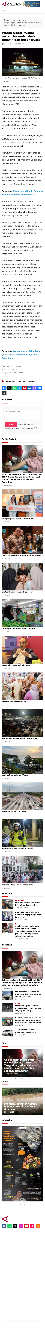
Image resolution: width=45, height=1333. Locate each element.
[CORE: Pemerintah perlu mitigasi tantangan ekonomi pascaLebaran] (22, 613)
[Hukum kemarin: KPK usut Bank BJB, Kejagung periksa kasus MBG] (7, 916)
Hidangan (28, 1243)
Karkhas (5, 1270)
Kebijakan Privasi (32, 1291)
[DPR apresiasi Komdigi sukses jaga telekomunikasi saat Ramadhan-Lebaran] (22, 540)
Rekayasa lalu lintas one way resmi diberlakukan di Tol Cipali (19, 810)
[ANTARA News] (12, 4)
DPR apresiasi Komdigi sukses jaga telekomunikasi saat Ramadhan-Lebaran (21, 554)
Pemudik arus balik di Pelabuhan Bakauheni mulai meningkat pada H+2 (20, 737)
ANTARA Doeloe (9, 1287)
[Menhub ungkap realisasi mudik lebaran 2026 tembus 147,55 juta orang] (7, 1007)
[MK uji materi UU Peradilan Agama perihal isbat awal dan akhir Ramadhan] (7, 995)
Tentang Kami (30, 1299)
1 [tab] (15, 1078)
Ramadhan (11, 20)
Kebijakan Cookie (32, 1295)
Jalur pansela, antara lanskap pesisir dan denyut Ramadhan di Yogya (21, 773)
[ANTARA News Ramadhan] (15, 1219)
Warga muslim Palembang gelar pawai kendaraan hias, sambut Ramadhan (21, 354)
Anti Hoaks (7, 1274)
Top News (7, 945)
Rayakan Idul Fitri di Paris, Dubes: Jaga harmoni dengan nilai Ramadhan (20, 883)
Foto (17, 924)
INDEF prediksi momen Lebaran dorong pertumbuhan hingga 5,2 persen (21, 590)
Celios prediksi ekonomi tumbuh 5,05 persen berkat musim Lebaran (20, 663)
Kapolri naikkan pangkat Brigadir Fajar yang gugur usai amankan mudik (20, 846)
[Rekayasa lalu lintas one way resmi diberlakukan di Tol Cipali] (22, 796)
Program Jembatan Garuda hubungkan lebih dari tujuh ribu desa (20, 1106)
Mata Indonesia (9, 1283)
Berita (21, 20)
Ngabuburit (29, 1238)
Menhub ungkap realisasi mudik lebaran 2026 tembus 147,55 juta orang (28, 1008)
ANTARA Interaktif (10, 1278)
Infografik (19, 900)
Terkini (5, 1234)
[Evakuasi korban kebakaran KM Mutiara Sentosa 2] (7, 904)
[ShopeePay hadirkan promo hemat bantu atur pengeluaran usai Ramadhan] (22, 503)
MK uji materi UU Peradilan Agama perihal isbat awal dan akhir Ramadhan (28, 994)
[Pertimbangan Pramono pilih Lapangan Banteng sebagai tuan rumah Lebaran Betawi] (7, 1021)
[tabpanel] (22, 1063)
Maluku (21, 381)
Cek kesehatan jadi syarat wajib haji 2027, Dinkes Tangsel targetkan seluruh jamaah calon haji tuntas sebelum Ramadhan (27, 931)
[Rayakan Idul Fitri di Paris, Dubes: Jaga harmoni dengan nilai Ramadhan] (22, 869)
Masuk (27, 1278)
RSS (26, 1312)
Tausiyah (28, 1255)
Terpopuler (7, 893)
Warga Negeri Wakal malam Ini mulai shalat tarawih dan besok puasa (22, 24)
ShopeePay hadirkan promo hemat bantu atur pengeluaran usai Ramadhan (22, 517)
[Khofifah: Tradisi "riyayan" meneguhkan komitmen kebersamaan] (22, 686)
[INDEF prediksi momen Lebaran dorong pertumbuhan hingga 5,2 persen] (22, 576)
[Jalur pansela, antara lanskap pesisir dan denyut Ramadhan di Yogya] (22, 759)
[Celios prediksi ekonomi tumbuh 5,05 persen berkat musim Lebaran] (22, 649)
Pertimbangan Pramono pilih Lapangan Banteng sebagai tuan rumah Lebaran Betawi (28, 1020)
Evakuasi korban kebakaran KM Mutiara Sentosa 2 (20, 1195)
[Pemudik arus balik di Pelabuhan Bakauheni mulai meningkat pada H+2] (22, 723)
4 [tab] (26, 1078)
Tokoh (27, 1251)
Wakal (31, 381)
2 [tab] (19, 1078)
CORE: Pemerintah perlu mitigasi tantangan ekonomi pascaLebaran (18, 627)
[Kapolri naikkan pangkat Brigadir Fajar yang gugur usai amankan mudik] (22, 833)
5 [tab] (30, 1078)
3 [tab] (22, 1078)
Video (17, 1003)
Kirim (11, 424)
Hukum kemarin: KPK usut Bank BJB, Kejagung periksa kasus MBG (28, 914)
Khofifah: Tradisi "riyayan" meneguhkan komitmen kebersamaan (21, 700)
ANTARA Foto (30, 1316)
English (27, 1259)
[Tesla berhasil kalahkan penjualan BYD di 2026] (7, 1033)
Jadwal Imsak (30, 1264)
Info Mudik (29, 1247)
